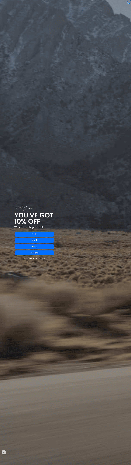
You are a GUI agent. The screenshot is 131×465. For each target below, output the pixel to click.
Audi (34, 240)
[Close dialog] (129, 2)
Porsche (34, 252)
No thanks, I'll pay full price (34, 258)
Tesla (34, 234)
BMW (34, 246)
